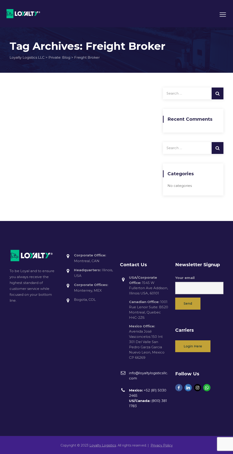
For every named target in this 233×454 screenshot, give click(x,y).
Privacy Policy (162, 445)
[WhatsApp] (206, 387)
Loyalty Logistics (102, 445)
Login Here (193, 346)
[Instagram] (197, 387)
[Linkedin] (188, 387)
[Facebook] (178, 387)
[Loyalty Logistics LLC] (23, 13)
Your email (185, 278)
